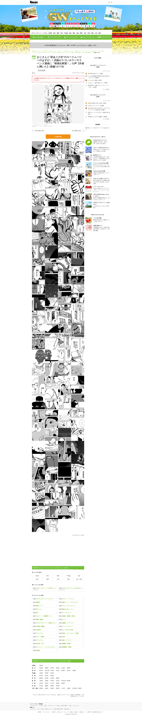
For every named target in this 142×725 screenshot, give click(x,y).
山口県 (52, 683)
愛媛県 (46, 685)
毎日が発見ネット (67, 709)
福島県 (68, 668)
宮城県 (41, 668)
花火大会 (58, 705)
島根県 (63, 683)
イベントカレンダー (55, 37)
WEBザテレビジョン (48, 709)
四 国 (33, 685)
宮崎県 (68, 688)
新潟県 (52, 673)
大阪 (85, 33)
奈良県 (57, 680)
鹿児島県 (74, 688)
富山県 (46, 675)
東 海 (33, 678)
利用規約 (39, 712)
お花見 (45, 705)
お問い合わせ (59, 712)
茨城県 (74, 670)
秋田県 (57, 668)
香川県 (41, 685)
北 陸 (33, 675)
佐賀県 (46, 688)
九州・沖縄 (98, 33)
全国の (43, 599)
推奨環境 (54, 712)
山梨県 (41, 673)
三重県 (52, 678)
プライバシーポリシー (47, 712)
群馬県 (63, 670)
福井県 (52, 675)
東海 (70, 33)
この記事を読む (58, 136)
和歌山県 (63, 680)
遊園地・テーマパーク (104, 37)
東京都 (41, 670)
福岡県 (41, 688)
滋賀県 (68, 680)
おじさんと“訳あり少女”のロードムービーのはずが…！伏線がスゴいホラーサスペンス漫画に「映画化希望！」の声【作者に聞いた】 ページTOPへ (58, 695)
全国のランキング (44, 589)
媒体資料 (76, 712)
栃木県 (68, 670)
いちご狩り (41, 705)
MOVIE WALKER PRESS (58, 709)
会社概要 (88, 712)
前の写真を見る (39, 131)
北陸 (77, 33)
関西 (81, 33)
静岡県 (57, 678)
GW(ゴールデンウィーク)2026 (39, 33)
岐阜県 (46, 678)
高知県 (57, 685)
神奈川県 (47, 670)
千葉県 (52, 670)
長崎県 (52, 688)
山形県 (63, 668)
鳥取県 (57, 683)
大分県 (63, 688)
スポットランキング (88, 37)
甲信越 (66, 33)
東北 (54, 33)
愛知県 (41, 678)
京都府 (46, 680)
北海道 (50, 33)
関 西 (33, 680)
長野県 (46, 673)
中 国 (33, 683)
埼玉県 (57, 670)
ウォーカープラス (34, 705)
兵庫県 (52, 680)
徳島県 (52, 685)
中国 (88, 33)
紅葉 (70, 705)
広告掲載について (82, 712)
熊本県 (57, 688)
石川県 (41, 675)
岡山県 (46, 683)
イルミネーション (75, 705)
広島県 (41, 683)
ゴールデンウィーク (51, 705)
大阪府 (41, 680)
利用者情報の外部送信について (97, 712)
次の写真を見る (76, 131)
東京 (62, 33)
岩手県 (52, 668)
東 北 (33, 668)
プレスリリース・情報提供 (68, 712)
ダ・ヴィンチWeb (40, 709)
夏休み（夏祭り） (64, 705)
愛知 (74, 33)
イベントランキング (72, 37)
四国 (92, 33)
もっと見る (106, 89)
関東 (58, 33)
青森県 (46, 668)
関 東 (33, 670)
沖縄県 (79, 688)
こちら (37, 80)
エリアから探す (38, 37)
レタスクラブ (33, 709)
